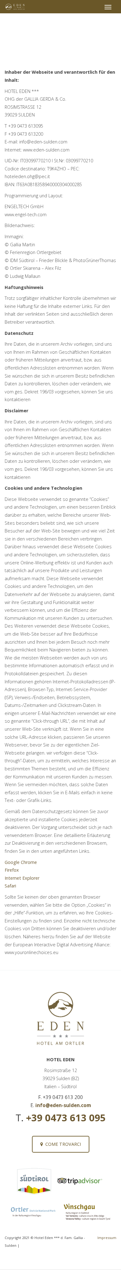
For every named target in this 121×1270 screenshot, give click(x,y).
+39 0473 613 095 (66, 1117)
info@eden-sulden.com (63, 1105)
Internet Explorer (22, 878)
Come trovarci (62, 1144)
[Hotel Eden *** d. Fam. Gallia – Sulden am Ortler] (15, 6)
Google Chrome (21, 862)
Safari (10, 886)
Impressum (106, 1237)
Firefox (12, 870)
